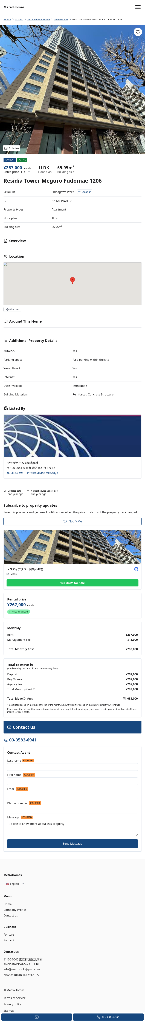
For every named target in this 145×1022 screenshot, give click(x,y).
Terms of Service (15, 998)
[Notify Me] (138, 32)
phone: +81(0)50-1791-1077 (21, 975)
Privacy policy (13, 1004)
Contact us (11, 915)
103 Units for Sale (72, 583)
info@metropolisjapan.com (22, 969)
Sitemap (9, 1011)
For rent (9, 940)
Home (8, 904)
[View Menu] (137, 7)
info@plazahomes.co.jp (42, 473)
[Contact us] (36, 1017)
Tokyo (19, 19)
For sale (9, 935)
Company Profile (15, 910)
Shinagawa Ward (38, 19)
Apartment (61, 19)
